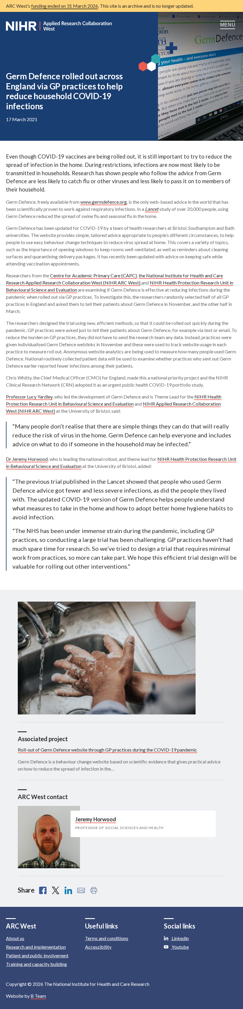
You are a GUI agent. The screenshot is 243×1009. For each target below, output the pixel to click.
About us (15, 938)
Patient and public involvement (37, 955)
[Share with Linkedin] (68, 890)
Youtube (180, 947)
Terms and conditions (106, 938)
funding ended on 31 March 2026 (64, 6)
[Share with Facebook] (43, 890)
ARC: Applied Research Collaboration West (59, 26)
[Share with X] (55, 890)
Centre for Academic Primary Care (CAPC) (93, 275)
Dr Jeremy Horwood (27, 459)
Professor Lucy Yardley (29, 396)
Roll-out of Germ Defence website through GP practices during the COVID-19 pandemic (107, 749)
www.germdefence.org (103, 202)
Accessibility (98, 947)
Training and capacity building (36, 964)
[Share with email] (81, 890)
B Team (38, 996)
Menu (228, 24)
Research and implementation (36, 947)
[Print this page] (93, 890)
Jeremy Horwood (95, 819)
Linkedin (180, 938)
